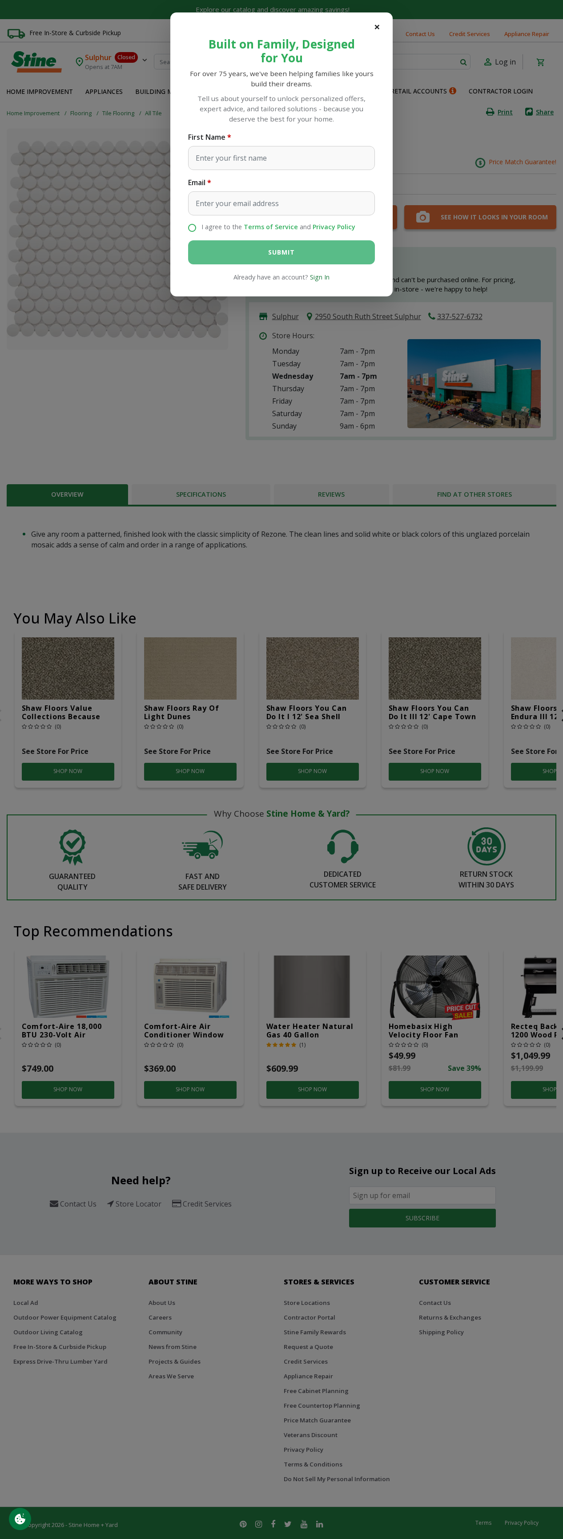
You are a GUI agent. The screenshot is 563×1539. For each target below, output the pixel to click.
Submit (281, 252)
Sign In (320, 277)
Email (196, 182)
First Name (206, 137)
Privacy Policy (334, 227)
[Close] (377, 26)
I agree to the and (278, 227)
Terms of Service (271, 227)
